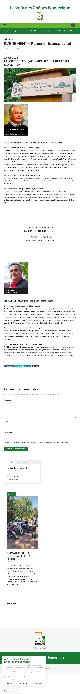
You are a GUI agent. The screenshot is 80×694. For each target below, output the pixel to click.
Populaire (21, 462)
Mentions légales (40, 648)
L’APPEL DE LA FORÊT (58, 31)
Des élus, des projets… (15, 476)
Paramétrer (24, 683)
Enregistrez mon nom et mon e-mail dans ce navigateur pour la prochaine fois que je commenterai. (38, 442)
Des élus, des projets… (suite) (17, 468)
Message (7, 400)
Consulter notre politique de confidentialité (16, 676)
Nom (6, 422)
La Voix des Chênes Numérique (40, 7)
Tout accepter (38, 683)
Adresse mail (8, 432)
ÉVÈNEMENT (9, 39)
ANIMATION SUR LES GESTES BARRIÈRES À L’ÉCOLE (18, 556)
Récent (9, 462)
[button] (11, 691)
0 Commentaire (11, 562)
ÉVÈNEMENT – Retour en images (31, 31)
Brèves (11, 494)
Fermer (9, 683)
